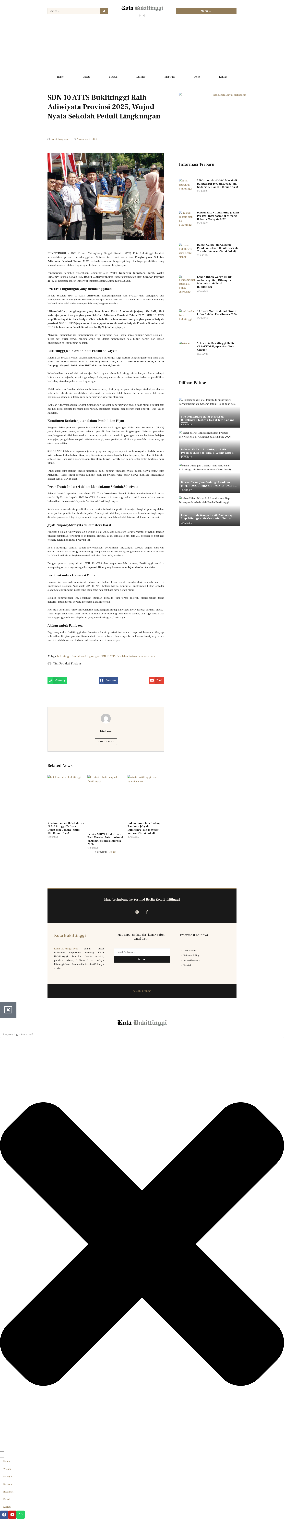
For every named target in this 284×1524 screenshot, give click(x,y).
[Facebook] (144, 15)
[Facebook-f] (147, 912)
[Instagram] (139, 15)
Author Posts (106, 741)
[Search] (104, 11)
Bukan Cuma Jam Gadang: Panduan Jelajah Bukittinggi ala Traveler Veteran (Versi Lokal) (144, 828)
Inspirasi (170, 76)
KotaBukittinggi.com (66, 948)
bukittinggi (63, 656)
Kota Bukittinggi (70, 935)
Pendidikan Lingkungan (86, 656)
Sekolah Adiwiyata (127, 656)
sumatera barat (147, 656)
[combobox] (142, 1034)
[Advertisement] (142, 47)
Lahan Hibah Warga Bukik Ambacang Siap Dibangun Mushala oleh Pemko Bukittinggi (214, 282)
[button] (57, 680)
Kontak (223, 76)
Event (197, 76)
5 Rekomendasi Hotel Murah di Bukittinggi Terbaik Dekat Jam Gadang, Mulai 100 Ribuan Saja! (65, 828)
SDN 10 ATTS (108, 656)
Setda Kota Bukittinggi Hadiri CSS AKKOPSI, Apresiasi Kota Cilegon (216, 346)
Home (60, 76)
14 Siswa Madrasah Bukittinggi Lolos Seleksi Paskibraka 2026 (217, 312)
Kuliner (140, 76)
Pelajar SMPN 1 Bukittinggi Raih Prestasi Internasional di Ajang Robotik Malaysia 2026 (105, 839)
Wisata (86, 76)
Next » (113, 851)
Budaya (113, 76)
